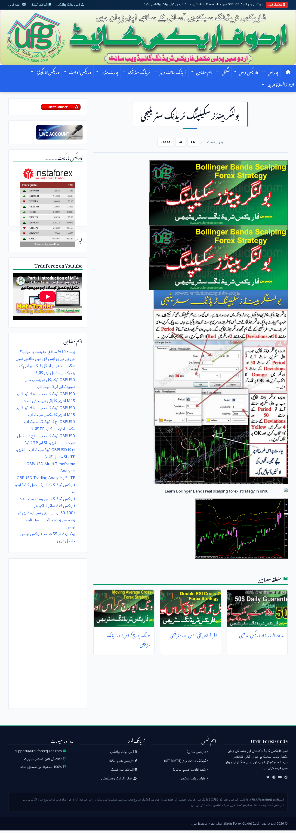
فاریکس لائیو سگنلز (122, 760)
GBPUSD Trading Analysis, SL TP (46, 478)
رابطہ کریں (15, 4)
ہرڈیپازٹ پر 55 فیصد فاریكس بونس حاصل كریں (47, 537)
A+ (193, 142)
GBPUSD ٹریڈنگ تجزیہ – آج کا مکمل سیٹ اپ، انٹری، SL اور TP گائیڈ (46, 439)
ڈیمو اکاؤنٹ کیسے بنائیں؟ (190, 769)
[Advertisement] (47, 632)
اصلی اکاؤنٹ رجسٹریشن (117, 778)
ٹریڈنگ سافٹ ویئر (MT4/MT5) (185, 760)
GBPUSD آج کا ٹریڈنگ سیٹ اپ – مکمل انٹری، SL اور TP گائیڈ (48, 425)
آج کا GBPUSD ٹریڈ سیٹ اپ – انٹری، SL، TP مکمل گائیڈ (45, 453)
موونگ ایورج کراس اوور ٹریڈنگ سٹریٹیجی (129, 639)
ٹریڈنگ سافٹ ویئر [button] (173, 71)
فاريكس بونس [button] (248, 71)
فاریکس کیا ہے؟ (196, 751)
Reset (165, 142)
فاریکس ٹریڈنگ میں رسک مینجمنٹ (46, 499)
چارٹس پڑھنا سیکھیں (193, 778)
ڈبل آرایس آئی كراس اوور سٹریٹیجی (193, 634)
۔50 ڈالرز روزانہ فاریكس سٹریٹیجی (261, 634)
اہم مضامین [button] (204, 71)
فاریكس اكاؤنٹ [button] (80, 71)
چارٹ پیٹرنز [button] (109, 71)
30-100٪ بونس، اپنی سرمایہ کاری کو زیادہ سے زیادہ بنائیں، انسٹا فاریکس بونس (46, 520)
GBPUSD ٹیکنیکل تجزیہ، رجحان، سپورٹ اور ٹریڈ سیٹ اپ (49, 383)
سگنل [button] (226, 71)
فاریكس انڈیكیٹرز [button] (48, 71)
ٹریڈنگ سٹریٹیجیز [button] (139, 71)
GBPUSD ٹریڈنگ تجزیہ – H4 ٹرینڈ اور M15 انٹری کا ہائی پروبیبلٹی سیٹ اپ (45, 397)
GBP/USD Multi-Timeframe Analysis (50, 467)
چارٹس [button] (273, 71)
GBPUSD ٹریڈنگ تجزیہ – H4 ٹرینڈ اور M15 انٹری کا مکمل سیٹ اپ (45, 411)
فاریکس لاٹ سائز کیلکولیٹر (54, 506)
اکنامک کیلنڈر (39, 4)
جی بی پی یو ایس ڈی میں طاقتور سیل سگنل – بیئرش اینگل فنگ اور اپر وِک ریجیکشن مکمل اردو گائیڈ (45, 366)
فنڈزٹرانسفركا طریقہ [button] (280, 84)
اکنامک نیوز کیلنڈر (123, 769)
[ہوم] (288, 72)
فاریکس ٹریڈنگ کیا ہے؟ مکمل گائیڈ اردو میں (45, 488)
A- (180, 142)
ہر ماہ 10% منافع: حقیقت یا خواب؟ (47, 352)
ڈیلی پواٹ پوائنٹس (68, 4)
